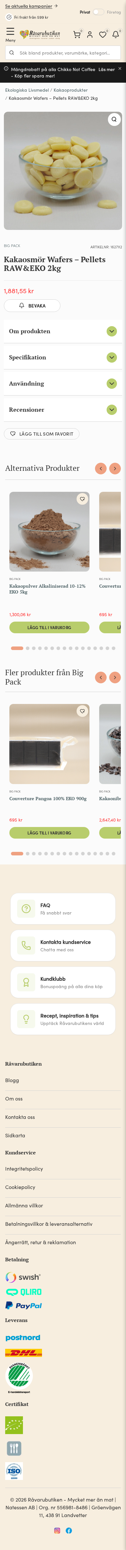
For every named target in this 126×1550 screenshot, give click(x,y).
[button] (114, 119)
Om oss (14, 1098)
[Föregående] (101, 468)
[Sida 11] (83, 648)
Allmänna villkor (24, 1205)
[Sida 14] (101, 648)
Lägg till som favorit (46, 433)
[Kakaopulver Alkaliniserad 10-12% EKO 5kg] (49, 533)
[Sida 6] (52, 648)
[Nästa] (115, 468)
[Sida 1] (17, 648)
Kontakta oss (20, 1116)
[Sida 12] (89, 648)
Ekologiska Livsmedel (27, 90)
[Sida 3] (34, 648)
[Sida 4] (40, 648)
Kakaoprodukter (71, 90)
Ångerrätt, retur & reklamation (40, 1242)
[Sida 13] (95, 648)
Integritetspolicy (24, 1168)
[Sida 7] (58, 648)
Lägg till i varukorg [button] (49, 627)
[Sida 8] (64, 648)
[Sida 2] (27, 648)
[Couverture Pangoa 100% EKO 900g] (49, 745)
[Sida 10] (77, 648)
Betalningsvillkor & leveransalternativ (48, 1223)
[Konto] (90, 34)
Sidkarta (15, 1135)
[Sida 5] (46, 648)
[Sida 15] (107, 648)
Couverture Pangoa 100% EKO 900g (48, 798)
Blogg (12, 1080)
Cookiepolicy (20, 1186)
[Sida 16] (113, 648)
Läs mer (107, 69)
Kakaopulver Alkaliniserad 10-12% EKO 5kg (47, 589)
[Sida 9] (70, 648)
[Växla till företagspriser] (98, 12)
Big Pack (12, 245)
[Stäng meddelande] (120, 68)
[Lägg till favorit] (82, 499)
